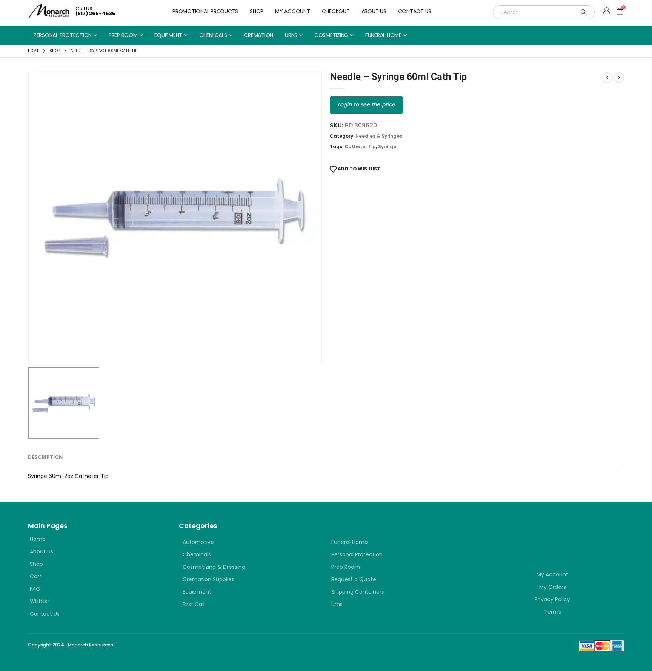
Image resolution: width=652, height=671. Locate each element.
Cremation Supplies (208, 579)
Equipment (168, 35)
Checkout (336, 11)
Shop (256, 11)
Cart (36, 576)
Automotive (198, 542)
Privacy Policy (552, 599)
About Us (373, 11)
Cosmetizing (331, 35)
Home (38, 539)
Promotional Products (205, 11)
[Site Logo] (49, 11)
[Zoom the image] (526, 534)
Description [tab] (45, 457)
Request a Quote (353, 579)
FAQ (35, 589)
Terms (552, 612)
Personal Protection (63, 35)
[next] (619, 77)
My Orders (552, 587)
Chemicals (213, 35)
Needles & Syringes (378, 136)
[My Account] (606, 11)
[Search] (583, 12)
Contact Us (415, 11)
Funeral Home (383, 35)
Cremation (258, 35)
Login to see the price (366, 104)
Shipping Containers (357, 592)
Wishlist (39, 601)
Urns (291, 35)
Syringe (387, 146)
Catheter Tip (360, 146)
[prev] (607, 77)
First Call (194, 604)
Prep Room (123, 35)
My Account (292, 11)
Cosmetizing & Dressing (214, 567)
